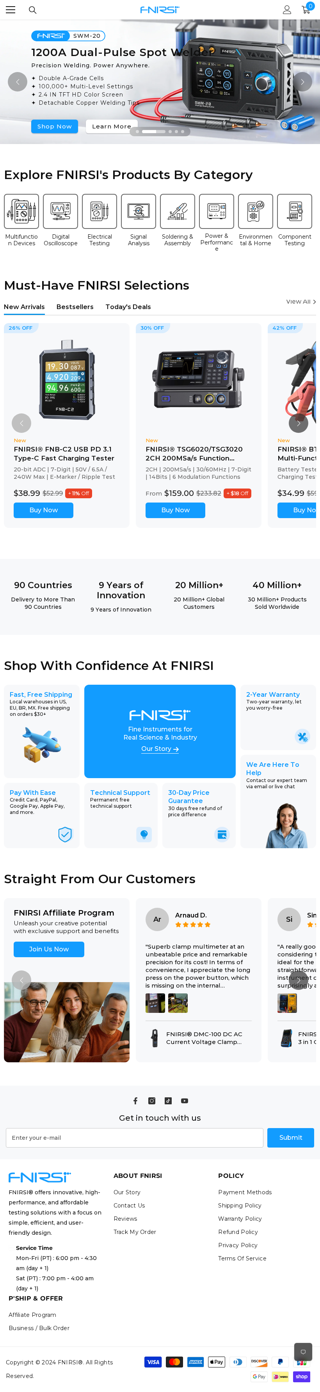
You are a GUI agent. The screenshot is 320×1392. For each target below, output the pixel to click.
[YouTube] (184, 1100)
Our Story (156, 749)
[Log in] (287, 9)
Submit (290, 1137)
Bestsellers (75, 307)
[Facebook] (135, 1100)
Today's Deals (128, 307)
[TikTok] (168, 1100)
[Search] (32, 10)
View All (298, 302)
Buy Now (43, 510)
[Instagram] (151, 1100)
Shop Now (54, 126)
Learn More (112, 126)
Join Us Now (49, 949)
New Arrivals (24, 307)
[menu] (10, 9)
